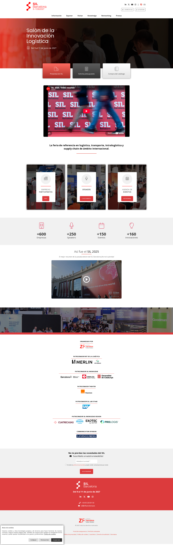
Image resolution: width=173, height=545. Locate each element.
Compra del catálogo (116, 74)
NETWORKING (127, 198)
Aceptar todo (56, 540)
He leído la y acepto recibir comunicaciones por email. (87, 465)
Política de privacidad (70, 534)
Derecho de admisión (103, 534)
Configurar (33, 540)
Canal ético (92, 534)
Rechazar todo (45, 540)
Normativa (114, 534)
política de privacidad (79, 465)
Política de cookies (82, 534)
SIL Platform (140, 9)
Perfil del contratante (94, 531)
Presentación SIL (56, 74)
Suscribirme (86, 471)
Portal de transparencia (80, 531)
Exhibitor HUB (127, 9)
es (144, 4)
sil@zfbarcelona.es (88, 506)
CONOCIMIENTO (86, 198)
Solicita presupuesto (86, 74)
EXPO (45, 198)
